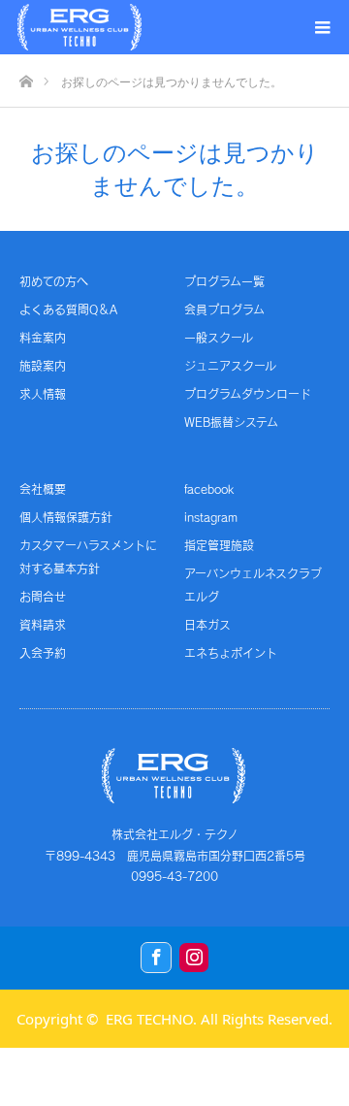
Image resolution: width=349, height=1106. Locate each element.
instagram (211, 517)
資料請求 (42, 625)
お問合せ (42, 596)
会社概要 (42, 489)
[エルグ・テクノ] (79, 27)
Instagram (193, 957)
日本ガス (207, 625)
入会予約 (42, 653)
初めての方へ (53, 281)
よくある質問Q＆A (68, 309)
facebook (209, 489)
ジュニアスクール (230, 366)
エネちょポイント (230, 653)
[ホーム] (25, 76)
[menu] (322, 27)
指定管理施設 (219, 545)
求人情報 (42, 394)
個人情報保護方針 (65, 517)
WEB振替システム (231, 422)
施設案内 (42, 366)
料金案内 (42, 337)
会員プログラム (224, 309)
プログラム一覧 (224, 281)
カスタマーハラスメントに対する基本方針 (88, 556)
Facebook (156, 957)
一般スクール (218, 337)
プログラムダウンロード (247, 394)
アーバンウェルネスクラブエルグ (253, 585)
